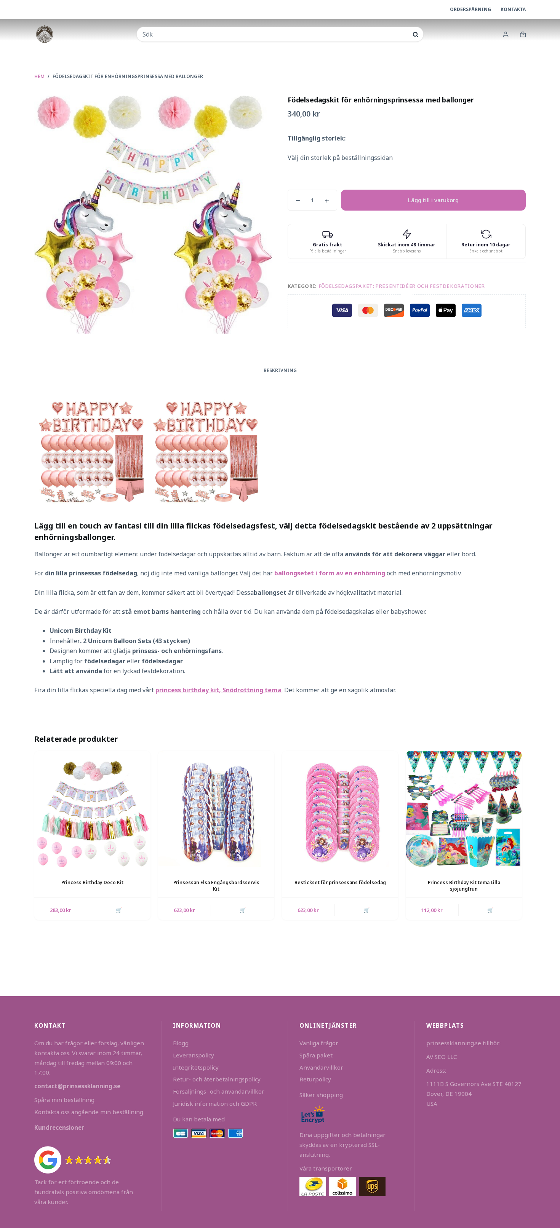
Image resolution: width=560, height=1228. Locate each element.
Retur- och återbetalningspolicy (217, 1079)
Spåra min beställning (64, 1099)
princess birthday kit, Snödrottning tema (218, 690)
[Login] (506, 34)
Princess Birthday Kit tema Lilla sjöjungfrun (464, 885)
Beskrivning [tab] (280, 370)
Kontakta (513, 9)
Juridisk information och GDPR (215, 1103)
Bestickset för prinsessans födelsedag (340, 882)
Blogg (181, 1043)
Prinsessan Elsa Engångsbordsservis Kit (216, 885)
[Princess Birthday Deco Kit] (92, 809)
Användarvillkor (321, 1067)
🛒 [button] (119, 910)
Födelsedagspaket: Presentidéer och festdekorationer (401, 286)
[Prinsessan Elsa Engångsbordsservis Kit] (216, 809)
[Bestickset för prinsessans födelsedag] (340, 809)
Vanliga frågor (318, 1043)
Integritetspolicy (196, 1067)
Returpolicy (315, 1079)
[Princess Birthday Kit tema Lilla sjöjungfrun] (464, 809)
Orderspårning (470, 9)
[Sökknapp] (415, 34)
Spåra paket (316, 1055)
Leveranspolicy (193, 1055)
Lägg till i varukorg (433, 200)
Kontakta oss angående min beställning (88, 1112)
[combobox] (275, 34)
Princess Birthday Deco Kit (92, 882)
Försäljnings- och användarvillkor (218, 1091)
